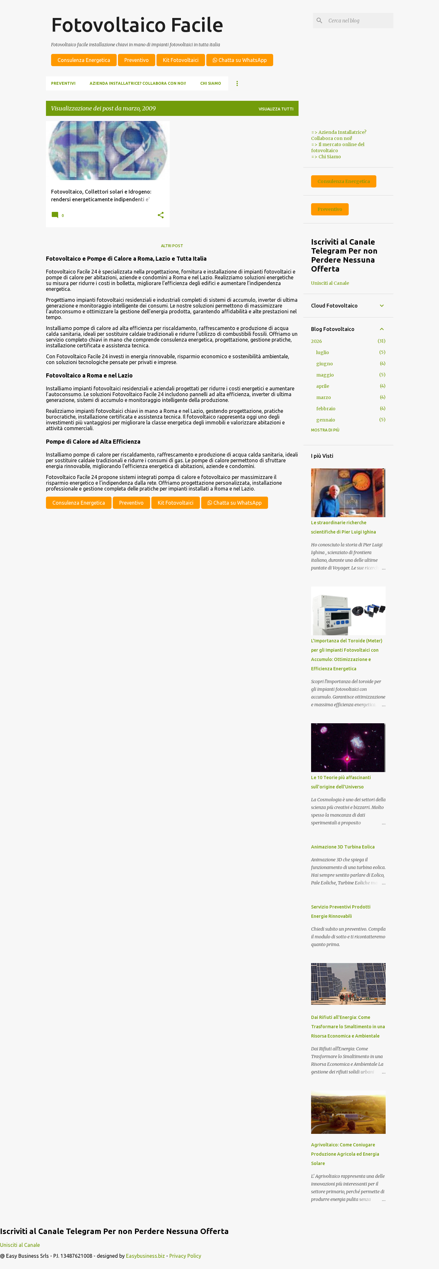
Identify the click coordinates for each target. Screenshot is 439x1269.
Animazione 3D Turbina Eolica (343, 846)
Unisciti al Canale (330, 283)
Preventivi (63, 83)
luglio (322, 352)
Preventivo (136, 60)
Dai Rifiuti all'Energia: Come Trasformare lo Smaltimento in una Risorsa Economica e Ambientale (348, 1027)
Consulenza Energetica (84, 60)
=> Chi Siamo (326, 157)
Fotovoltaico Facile (137, 24)
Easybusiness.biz (145, 1256)
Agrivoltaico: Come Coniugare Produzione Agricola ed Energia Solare (345, 1154)
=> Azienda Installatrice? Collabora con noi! (338, 135)
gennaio (325, 420)
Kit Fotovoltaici (181, 60)
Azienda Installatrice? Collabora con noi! (138, 83)
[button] (161, 215)
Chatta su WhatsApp (242, 60)
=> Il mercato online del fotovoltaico (337, 147)
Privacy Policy (185, 1256)
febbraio (326, 409)
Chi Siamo (210, 83)
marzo (323, 397)
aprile (322, 386)
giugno (324, 364)
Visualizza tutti (276, 109)
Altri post (172, 246)
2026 (316, 341)
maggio (325, 375)
